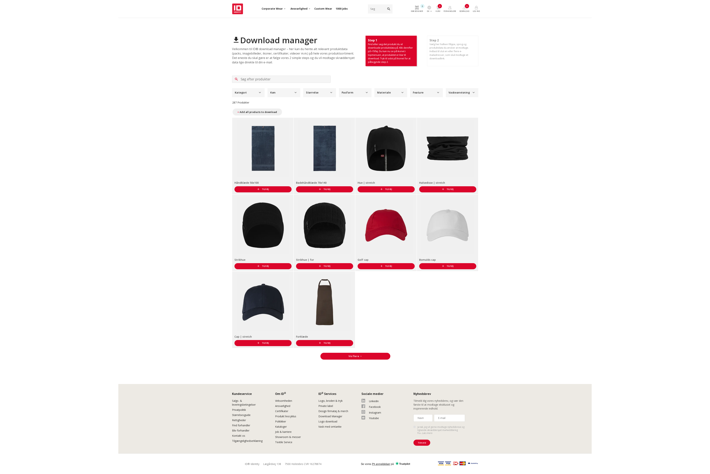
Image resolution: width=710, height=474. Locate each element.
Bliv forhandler (240, 430)
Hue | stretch (366, 182)
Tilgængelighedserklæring (247, 441)
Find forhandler (241, 425)
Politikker (280, 421)
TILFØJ (263, 189)
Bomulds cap (427, 259)
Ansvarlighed (282, 406)
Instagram (375, 412)
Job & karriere (283, 432)
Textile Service (283, 442)
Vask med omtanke (330, 426)
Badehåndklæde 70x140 (311, 182)
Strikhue (239, 259)
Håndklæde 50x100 (246, 182)
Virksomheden (283, 400)
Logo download (327, 421)
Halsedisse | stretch (432, 182)
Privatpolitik (239, 410)
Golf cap (363, 259)
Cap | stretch (243, 336)
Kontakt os (238, 435)
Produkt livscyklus (285, 416)
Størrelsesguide (241, 415)
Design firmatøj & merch (333, 411)
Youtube (374, 418)
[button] (248, 92)
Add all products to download (257, 112)
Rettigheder (239, 420)
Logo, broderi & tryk (330, 400)
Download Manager (330, 416)
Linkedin (374, 401)
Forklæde (302, 336)
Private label (325, 406)
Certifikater (281, 411)
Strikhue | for (305, 259)
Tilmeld (422, 442)
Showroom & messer (288, 437)
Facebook (375, 407)
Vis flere (355, 356)
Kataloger (281, 426)
